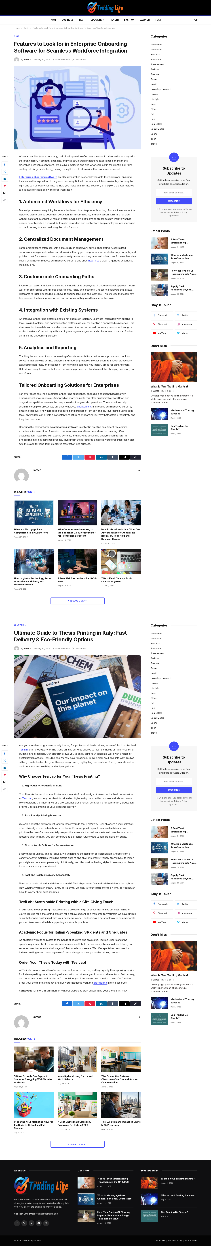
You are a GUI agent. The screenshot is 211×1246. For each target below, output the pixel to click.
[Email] (5, 193)
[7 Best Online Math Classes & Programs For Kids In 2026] (77, 1105)
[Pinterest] (5, 186)
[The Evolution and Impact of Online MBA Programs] (121, 1105)
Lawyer (145, 19)
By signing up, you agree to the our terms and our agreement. (175, 212)
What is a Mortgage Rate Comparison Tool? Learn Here (31, 531)
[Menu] (16, 20)
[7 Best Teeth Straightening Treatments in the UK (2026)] (159, 243)
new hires (94, 260)
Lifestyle (155, 99)
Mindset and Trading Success (182, 412)
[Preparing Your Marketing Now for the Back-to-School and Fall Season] (34, 1105)
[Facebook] (5, 165)
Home (53, 19)
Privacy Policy (180, 212)
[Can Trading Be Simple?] (159, 430)
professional (100, 982)
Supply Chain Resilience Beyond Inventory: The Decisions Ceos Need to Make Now (183, 288)
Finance (155, 74)
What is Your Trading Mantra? (169, 386)
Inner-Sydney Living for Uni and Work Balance (75, 1078)
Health (114, 19)
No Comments (63, 59)
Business (68, 19)
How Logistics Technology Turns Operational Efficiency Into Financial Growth (32, 581)
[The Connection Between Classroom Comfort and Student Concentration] (121, 1059)
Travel (154, 143)
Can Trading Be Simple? (179, 428)
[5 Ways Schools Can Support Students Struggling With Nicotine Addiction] (34, 1059)
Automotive (156, 49)
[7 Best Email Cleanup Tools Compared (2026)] (121, 561)
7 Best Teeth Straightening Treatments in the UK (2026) (183, 241)
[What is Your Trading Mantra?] (174, 367)
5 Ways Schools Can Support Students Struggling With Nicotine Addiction (33, 1079)
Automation (156, 44)
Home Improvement (161, 89)
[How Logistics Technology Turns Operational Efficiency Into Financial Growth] (34, 561)
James (27, 59)
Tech (82, 19)
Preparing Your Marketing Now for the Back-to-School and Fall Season (33, 1125)
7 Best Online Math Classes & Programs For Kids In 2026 (74, 1123)
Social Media (157, 129)
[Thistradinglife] (105, 7)
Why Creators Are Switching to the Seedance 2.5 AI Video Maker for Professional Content (77, 532)
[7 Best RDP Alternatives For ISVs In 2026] (77, 561)
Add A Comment (77, 601)
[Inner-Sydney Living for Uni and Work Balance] (77, 1059)
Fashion (129, 19)
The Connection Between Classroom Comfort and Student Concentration (119, 1079)
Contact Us (159, 1240)
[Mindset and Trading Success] (159, 414)
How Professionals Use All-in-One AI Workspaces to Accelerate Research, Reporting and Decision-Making (120, 534)
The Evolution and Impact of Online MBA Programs (121, 1123)
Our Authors (191, 1240)
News (153, 104)
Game (154, 79)
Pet (152, 114)
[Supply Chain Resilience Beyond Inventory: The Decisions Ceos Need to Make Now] (159, 290)
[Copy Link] (5, 200)
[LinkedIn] (5, 179)
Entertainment (158, 64)
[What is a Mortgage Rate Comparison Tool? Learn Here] (34, 513)
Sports (154, 134)
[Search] (195, 19)
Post (158, 19)
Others (154, 109)
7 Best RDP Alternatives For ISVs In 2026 (77, 580)
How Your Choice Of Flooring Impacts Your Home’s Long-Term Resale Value (183, 272)
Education (97, 19)
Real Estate (156, 124)
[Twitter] (5, 172)
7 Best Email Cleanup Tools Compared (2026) (116, 580)
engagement (84, 406)
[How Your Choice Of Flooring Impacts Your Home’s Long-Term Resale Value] (159, 275)
